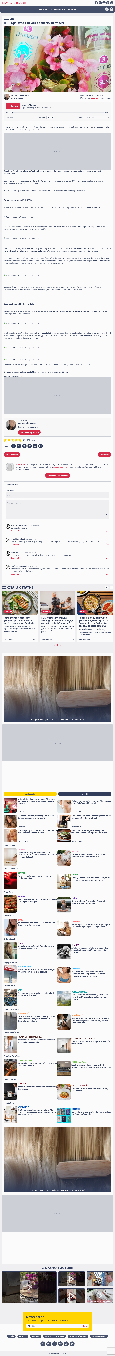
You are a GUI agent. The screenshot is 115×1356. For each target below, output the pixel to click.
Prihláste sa (21, 464)
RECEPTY (57, 9)
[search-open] (111, 9)
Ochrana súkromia (78, 1336)
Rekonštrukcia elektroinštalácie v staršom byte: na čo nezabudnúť (37, 1041)
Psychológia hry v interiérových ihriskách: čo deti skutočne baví (36, 994)
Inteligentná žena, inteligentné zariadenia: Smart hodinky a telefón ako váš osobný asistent (90, 950)
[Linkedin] (111, 2)
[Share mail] (40, 446)
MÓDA (70, 9)
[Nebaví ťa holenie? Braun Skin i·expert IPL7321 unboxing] (72, 1296)
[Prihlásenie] (107, 9)
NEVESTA (21, 849)
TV (75, 9)
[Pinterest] (107, 2)
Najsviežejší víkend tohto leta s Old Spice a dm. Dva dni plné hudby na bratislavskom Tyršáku (37, 801)
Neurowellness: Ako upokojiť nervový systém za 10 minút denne (88, 902)
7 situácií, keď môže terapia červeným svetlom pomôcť (34, 877)
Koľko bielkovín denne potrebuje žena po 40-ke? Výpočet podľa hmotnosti (91, 817)
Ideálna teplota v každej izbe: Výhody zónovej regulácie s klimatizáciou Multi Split (91, 1066)
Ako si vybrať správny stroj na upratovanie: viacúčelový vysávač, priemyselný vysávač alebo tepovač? (90, 1020)
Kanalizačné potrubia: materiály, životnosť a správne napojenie (38, 1064)
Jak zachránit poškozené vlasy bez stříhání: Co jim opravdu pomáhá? (37, 924)
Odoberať (83, 1326)
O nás (11, 1336)
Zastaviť (10, 117)
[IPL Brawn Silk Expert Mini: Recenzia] (100, 1296)
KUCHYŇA (22, 1084)
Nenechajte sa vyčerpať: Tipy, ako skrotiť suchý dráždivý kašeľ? (36, 947)
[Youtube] (100, 2)
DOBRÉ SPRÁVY (24, 966)
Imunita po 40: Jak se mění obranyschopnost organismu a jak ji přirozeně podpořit (91, 925)
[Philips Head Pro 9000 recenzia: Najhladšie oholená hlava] (100, 1279)
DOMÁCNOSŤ (23, 1013)
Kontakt (23, 1336)
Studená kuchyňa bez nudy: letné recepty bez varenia (89, 1089)
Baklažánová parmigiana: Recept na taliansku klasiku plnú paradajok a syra (89, 831)
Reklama (35, 1336)
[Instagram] (104, 2)
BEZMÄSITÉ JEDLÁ (79, 1085)
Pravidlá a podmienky (54, 1336)
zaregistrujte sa (60, 467)
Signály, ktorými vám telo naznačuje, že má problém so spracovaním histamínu (91, 879)
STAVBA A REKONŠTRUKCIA (30, 1037)
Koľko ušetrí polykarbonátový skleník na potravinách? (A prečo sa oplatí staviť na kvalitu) (89, 997)
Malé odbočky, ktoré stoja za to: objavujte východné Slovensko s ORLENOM (36, 970)
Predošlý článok (12, 455)
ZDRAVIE (21, 873)
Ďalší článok (104, 455)
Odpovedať (15, 531)
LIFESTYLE (49, 9)
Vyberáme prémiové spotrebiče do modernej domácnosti (37, 1088)
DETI (20, 990)
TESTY (64, 9)
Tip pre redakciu (99, 1336)
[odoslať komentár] (106, 515)
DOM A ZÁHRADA (79, 992)
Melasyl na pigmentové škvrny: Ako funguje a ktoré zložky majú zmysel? (91, 802)
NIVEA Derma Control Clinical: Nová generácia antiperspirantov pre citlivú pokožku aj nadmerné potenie (88, 973)
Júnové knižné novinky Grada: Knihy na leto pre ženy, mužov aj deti (91, 1113)
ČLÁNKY (21, 943)
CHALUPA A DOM (25, 1060)
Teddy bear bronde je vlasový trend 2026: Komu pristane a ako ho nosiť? (36, 817)
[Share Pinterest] (29, 446)
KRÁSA (41, 9)
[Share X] (24, 446)
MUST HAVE (76, 851)
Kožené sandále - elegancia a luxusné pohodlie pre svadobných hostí (88, 855)
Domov (6, 19)
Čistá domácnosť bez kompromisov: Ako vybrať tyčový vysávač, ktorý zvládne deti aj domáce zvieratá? (37, 1112)
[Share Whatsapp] (19, 446)
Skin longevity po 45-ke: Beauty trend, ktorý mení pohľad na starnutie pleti (37, 831)
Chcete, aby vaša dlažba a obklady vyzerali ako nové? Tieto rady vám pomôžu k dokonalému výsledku (36, 1018)
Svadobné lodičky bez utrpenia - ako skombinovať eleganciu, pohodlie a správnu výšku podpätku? (37, 854)
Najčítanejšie (30, 794)
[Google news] (66, 1343)
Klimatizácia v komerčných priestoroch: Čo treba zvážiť (90, 1042)
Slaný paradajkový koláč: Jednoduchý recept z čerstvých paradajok (37, 900)
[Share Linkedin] (35, 446)
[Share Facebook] (13, 446)
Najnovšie (84, 794)
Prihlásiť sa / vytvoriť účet (58, 475)
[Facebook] (96, 2)
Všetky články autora (29, 432)
